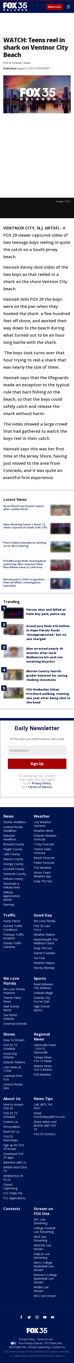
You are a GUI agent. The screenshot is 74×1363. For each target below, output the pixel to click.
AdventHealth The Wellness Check (46, 941)
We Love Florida (44, 921)
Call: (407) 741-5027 (43, 1106)
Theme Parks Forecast (42, 851)
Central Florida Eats (13, 1086)
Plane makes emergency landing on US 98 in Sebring (24, 544)
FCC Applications (14, 1198)
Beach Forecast (44, 858)
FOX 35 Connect (44, 1134)
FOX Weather (42, 868)
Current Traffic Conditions (13, 928)
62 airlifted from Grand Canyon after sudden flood (23, 507)
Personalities (11, 1127)
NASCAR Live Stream (42, 1247)
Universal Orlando (15, 1024)
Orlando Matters (14, 1062)
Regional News (42, 1037)
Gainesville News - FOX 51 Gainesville (45, 1048)
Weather (42, 816)
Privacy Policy (41, 783)
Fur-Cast (39, 958)
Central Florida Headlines (13, 829)
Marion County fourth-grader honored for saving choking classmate (46, 675)
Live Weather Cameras (42, 824)
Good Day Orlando (10, 1055)
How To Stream (13, 1040)
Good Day (43, 915)
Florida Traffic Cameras (12, 945)
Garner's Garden (44, 953)
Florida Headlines (14, 822)
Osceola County (13, 869)
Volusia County (13, 879)
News (27, 63)
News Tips (43, 1098)
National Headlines (9, 837)
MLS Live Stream (45, 1296)
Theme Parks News (12, 999)
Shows (9, 1034)
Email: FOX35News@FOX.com (49, 1115)
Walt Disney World (11, 1008)
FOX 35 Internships (10, 1138)
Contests (11, 1208)
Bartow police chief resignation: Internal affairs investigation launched (24, 582)
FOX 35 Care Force (42, 928)
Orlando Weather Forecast (45, 837)
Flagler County (12, 849)
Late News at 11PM (12, 1069)
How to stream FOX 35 (13, 1106)
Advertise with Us (14, 1162)
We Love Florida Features (14, 991)
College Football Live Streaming (44, 1230)
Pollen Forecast (44, 863)
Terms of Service (40, 787)
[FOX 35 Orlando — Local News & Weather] (15, 6)
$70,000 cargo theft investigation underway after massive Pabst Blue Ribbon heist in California (24, 564)
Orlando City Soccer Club (42, 999)
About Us (11, 1098)
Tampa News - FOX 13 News (43, 1059)
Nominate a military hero (11, 885)
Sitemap (8, 904)
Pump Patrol (11, 921)
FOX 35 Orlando (12, 63)
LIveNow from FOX (13, 1077)
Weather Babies (44, 934)
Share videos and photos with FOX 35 (45, 1125)
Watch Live (54, 7)
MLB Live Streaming (40, 1238)
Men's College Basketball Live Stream (44, 1266)
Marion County (13, 859)
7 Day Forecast (44, 844)
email (52, 1317)
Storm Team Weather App (42, 874)
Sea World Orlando (10, 1017)
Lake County (11, 854)
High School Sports (42, 1008)
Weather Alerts (43, 831)
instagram (37, 1317)
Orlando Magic (43, 993)
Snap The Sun (43, 881)
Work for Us (11, 1132)
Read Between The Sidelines (43, 986)
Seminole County (14, 874)
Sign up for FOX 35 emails (13, 1147)
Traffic (9, 915)
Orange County (13, 864)
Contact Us (10, 1122)
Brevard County (13, 844)
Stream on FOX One (43, 1211)
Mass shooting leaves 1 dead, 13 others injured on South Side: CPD (25, 525)
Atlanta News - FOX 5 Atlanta (43, 1068)
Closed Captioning (10, 1186)
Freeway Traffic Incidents (13, 936)
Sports (40, 978)
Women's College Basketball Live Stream (45, 1278)
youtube (45, 1317)
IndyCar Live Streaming (42, 1256)
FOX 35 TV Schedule (10, 1047)
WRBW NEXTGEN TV (15, 1169)
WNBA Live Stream (41, 1289)
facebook (21, 1317)
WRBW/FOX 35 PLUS (13, 1178)
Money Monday (44, 968)
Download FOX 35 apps (13, 1155)
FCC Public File (13, 1193)
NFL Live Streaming (40, 1221)
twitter (29, 1317)
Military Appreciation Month (11, 896)
